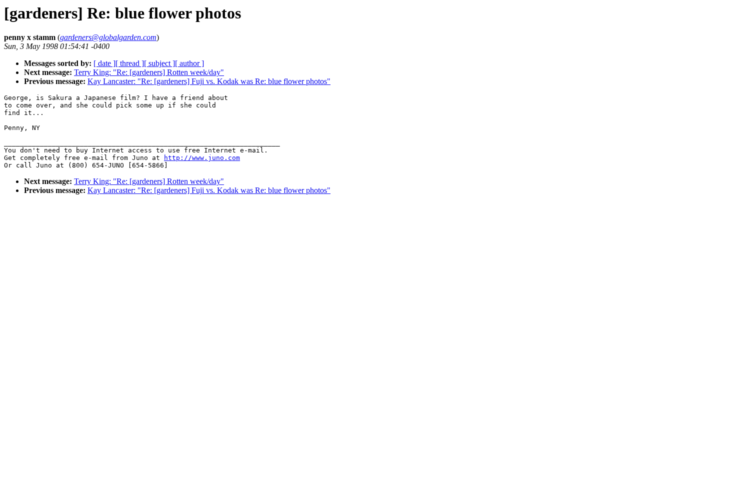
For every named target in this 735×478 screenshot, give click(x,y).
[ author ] (189, 63)
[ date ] (105, 63)
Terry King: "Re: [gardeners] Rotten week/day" (149, 72)
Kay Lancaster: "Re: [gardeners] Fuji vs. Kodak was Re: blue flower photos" (209, 81)
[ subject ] (159, 63)
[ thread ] (130, 63)
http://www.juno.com (202, 158)
